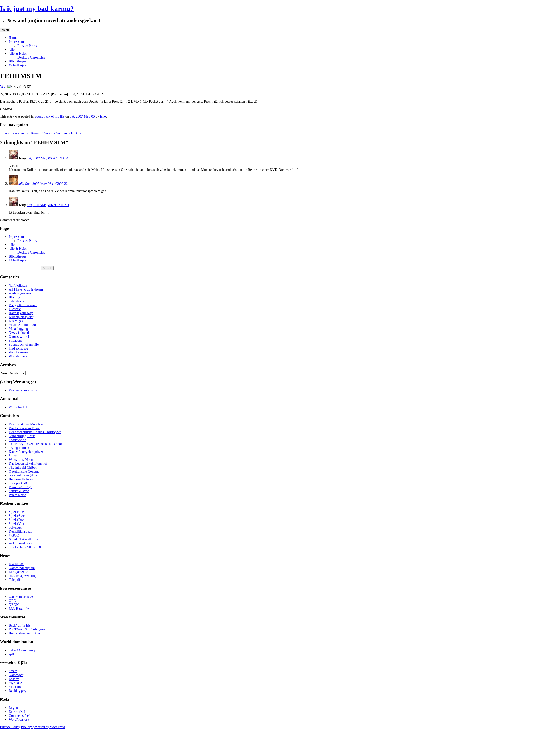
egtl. (12, 654)
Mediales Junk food (22, 325)
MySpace (15, 683)
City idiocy (16, 301)
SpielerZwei (17, 516)
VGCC (14, 535)
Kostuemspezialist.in (23, 390)
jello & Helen (18, 53)
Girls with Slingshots (23, 475)
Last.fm (14, 679)
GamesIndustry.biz (22, 568)
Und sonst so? (18, 348)
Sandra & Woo (19, 491)
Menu (5, 30)
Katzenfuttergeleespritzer (26, 452)
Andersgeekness (20, 293)
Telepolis (15, 580)
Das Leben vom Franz (24, 428)
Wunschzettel (18, 407)
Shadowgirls (17, 440)
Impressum (16, 41)
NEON (14, 604)
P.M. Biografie (19, 608)
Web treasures (18, 352)
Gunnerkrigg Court (22, 436)
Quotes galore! (19, 336)
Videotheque (17, 65)
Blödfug (14, 297)
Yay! (3, 86)
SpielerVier (16, 523)
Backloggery (17, 691)
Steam (13, 671)
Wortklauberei (18, 356)
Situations (15, 340)
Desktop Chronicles (31, 57)
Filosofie (15, 309)
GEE (12, 601)
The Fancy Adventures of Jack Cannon (36, 444)
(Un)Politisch (18, 285)
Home (13, 38)
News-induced (19, 332)
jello (12, 49)
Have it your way (21, 313)
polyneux (15, 527)
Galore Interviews (21, 597)
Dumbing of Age (20, 487)
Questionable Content (24, 471)
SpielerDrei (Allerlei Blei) (26, 547)
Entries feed (17, 711)
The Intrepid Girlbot (22, 467)
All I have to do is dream (26, 289)
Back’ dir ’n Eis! (20, 625)
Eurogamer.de (18, 572)
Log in (13, 708)
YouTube (15, 687)
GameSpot (16, 675)
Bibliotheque (17, 61)
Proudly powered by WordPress (43, 727)
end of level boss (20, 543)
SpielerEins (16, 512)
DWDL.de (16, 564)
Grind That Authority (23, 539)
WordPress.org (19, 719)
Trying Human (19, 448)
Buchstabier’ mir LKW (25, 633)
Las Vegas (16, 321)
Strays (13, 455)
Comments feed (19, 715)
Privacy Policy (27, 45)
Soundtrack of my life (49, 116)
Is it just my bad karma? (37, 8)
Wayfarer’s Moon (21, 459)
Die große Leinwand (23, 305)
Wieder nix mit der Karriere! (21, 133)
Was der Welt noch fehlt (62, 133)
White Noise (17, 495)
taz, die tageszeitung (22, 576)
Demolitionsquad (20, 531)
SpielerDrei (16, 519)
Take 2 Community (22, 650)
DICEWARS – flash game (27, 629)
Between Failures (21, 479)
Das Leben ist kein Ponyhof (28, 463)
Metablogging (18, 329)
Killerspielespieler (21, 317)
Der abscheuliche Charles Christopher (35, 432)
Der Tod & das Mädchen (26, 424)
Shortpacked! (18, 483)
